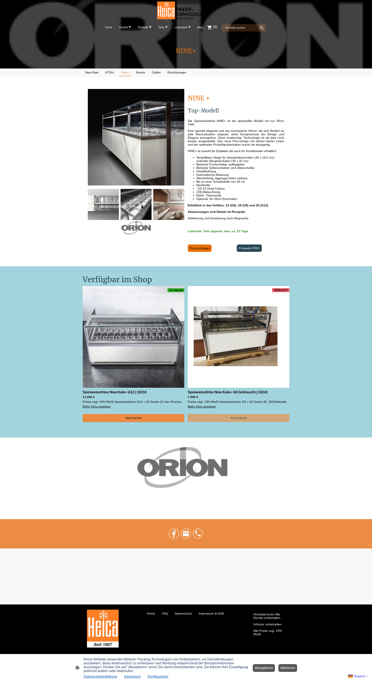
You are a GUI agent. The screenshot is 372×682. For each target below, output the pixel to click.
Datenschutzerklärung (100, 676)
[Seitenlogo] (186, 11)
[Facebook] (174, 534)
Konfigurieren (158, 676)
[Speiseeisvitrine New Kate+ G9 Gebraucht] (238, 386)
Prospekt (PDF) (249, 248)
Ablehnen (287, 668)
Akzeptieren (264, 668)
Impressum (132, 676)
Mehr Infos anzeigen (97, 406)
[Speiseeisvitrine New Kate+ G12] (133, 386)
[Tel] (198, 534)
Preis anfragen (200, 248)
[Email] (186, 534)
